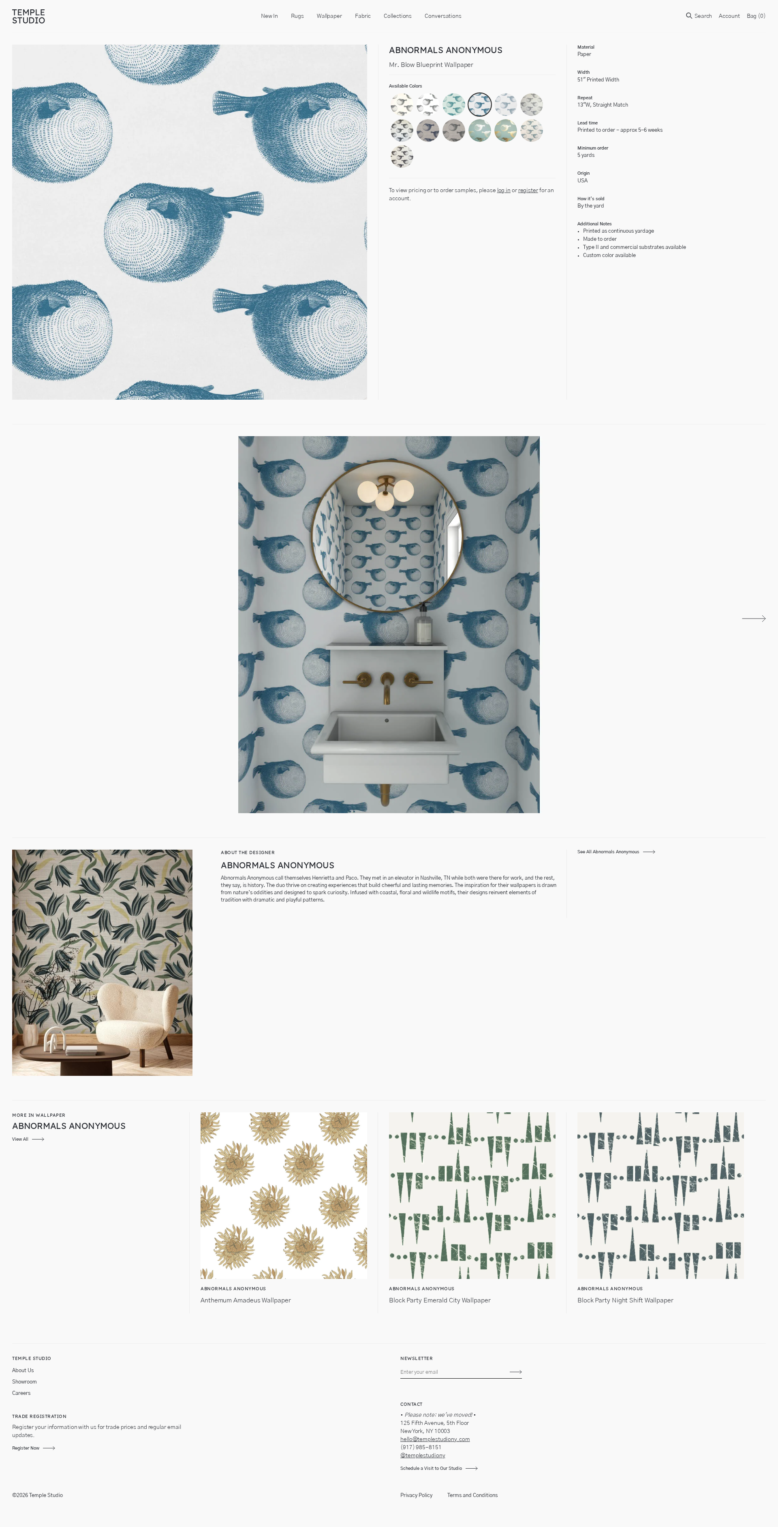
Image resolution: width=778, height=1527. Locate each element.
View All (20, 1139)
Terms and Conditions (472, 1495)
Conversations (443, 16)
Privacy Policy (416, 1495)
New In (269, 16)
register (528, 190)
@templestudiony (422, 1455)
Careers (21, 1393)
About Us (23, 1370)
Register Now (25, 1448)
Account (729, 16)
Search (702, 16)
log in (504, 190)
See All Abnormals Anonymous (608, 852)
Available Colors (405, 86)
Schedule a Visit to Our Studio (431, 1468)
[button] (402, 104)
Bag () (756, 16)
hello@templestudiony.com (435, 1439)
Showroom (24, 1382)
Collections (398, 16)
